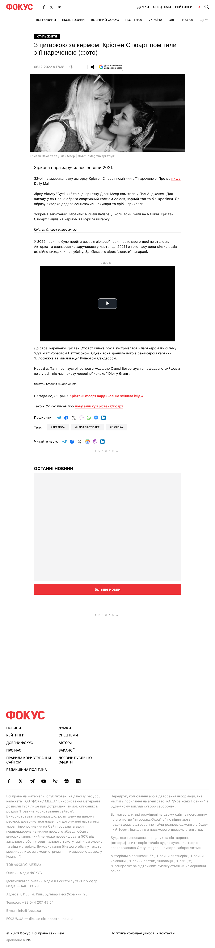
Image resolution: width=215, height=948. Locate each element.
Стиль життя (47, 36)
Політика (133, 20)
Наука (187, 20)
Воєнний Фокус (105, 20)
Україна (155, 20)
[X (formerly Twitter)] (51, 7)
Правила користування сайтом (28, 760)
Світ (172, 20)
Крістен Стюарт (88, 427)
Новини (13, 728)
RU (197, 6)
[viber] (55, 781)
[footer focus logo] (25, 715)
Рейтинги (183, 6)
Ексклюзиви (73, 20)
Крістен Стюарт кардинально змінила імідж (106, 396)
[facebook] (9, 781)
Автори (65, 743)
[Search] (206, 6)
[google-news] (66, 781)
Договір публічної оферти (76, 760)
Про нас (13, 750)
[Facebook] (44, 7)
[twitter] (20, 781)
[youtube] (43, 781)
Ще (202, 20)
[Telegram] (59, 7)
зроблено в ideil (19, 940)
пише (176, 178)
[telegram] (32, 781)
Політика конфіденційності (133, 933)
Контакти (167, 933)
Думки (143, 6)
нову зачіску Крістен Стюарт (99, 406)
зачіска (117, 427)
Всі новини (46, 20)
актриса (58, 427)
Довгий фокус (19, 743)
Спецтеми (162, 6)
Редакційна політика (26, 769)
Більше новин (108, 589)
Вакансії (66, 750)
